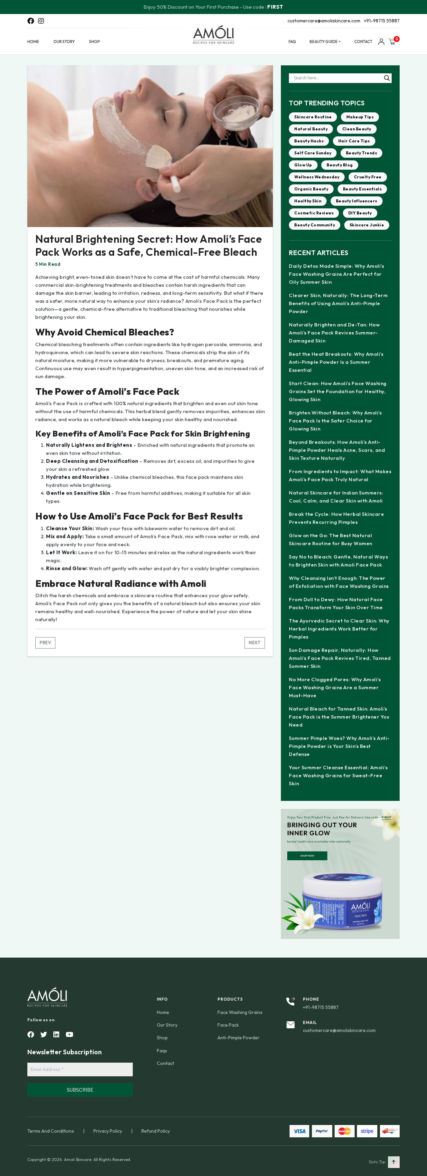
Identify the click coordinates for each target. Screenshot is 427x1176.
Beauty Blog (340, 164)
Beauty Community (314, 224)
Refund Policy (155, 1131)
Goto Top (377, 1161)
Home (33, 41)
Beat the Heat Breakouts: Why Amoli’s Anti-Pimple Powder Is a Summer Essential (336, 362)
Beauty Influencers (356, 200)
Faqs (162, 1051)
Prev (45, 642)
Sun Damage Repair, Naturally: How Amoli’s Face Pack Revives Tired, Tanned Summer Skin (340, 658)
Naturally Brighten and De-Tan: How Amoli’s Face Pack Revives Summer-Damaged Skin (334, 332)
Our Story (64, 41)
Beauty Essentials (362, 188)
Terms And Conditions (50, 1131)
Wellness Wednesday (316, 176)
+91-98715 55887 (382, 21)
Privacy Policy (107, 1131)
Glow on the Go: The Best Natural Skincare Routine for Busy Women (330, 539)
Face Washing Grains (240, 1012)
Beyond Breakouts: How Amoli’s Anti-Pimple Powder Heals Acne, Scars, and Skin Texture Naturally (337, 450)
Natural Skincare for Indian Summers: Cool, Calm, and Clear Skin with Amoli (336, 496)
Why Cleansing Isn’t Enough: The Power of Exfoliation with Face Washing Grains (339, 582)
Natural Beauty (311, 128)
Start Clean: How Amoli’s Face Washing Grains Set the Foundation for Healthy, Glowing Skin (338, 391)
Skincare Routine (313, 116)
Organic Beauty (311, 188)
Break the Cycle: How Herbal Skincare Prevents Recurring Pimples (336, 518)
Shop (94, 41)
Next (255, 642)
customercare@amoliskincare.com (324, 21)
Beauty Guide (324, 41)
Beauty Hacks (309, 140)
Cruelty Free (368, 176)
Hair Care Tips (354, 140)
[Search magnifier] (387, 78)
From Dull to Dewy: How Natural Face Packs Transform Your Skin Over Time (336, 603)
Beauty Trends (361, 152)
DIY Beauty (360, 212)
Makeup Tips (360, 116)
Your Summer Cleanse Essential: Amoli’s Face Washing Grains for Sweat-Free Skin (338, 775)
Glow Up (303, 164)
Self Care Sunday (312, 152)
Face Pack (228, 1025)
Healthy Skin (307, 200)
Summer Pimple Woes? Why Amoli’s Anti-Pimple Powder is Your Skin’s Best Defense (339, 746)
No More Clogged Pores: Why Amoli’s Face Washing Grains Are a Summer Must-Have (335, 687)
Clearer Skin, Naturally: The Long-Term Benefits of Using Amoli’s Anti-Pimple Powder (338, 303)
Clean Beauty (356, 128)
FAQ (292, 41)
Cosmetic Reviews (314, 212)
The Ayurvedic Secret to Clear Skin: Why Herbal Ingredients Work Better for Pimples (339, 629)
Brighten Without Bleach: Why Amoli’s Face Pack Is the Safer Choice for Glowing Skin (335, 420)
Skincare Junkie (367, 224)
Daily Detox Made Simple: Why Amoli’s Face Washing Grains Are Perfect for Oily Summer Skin (336, 274)
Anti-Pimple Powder (239, 1038)
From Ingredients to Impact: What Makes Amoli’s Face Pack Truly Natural (340, 475)
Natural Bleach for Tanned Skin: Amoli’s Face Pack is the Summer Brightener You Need (339, 717)
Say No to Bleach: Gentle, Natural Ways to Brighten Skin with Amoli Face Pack (338, 560)
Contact (363, 41)
